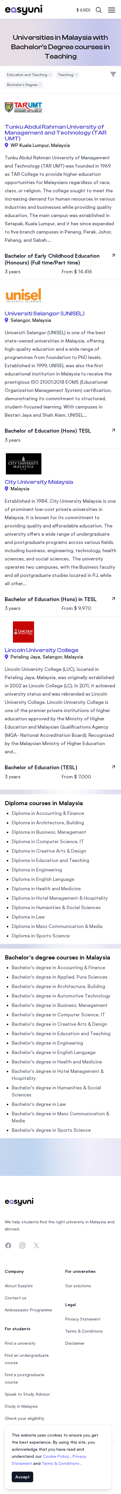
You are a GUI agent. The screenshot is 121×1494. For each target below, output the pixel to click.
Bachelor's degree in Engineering (47, 1043)
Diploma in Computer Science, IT (48, 841)
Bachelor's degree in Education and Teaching (61, 1033)
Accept (22, 1476)
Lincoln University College (41, 650)
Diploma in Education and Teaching (50, 860)
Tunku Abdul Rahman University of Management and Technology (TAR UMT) (56, 132)
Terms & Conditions (61, 1463)
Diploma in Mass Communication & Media (57, 926)
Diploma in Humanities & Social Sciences (56, 907)
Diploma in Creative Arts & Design (49, 851)
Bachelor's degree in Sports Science (51, 1130)
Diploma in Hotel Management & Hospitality (60, 898)
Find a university (20, 1343)
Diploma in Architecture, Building (48, 822)
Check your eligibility (24, 1418)
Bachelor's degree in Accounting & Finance (58, 967)
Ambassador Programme (28, 1309)
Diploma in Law (28, 917)
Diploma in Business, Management (49, 832)
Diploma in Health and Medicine (46, 888)
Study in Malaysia (21, 1406)
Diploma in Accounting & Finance (48, 813)
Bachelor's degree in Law (39, 1104)
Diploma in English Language (43, 879)
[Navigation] (111, 10)
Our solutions (78, 1285)
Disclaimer (75, 1343)
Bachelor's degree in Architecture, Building (58, 986)
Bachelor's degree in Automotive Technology (61, 996)
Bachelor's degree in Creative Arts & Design (59, 1024)
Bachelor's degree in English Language (53, 1052)
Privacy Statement (82, 1318)
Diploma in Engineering (37, 870)
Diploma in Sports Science (41, 936)
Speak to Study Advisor (27, 1394)
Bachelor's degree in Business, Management (59, 1005)
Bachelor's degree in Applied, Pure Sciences (59, 977)
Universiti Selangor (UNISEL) (45, 313)
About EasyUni (19, 1285)
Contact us (15, 1297)
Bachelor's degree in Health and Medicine (57, 1062)
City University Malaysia (39, 482)
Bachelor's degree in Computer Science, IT (58, 1014)
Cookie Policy (56, 1456)
